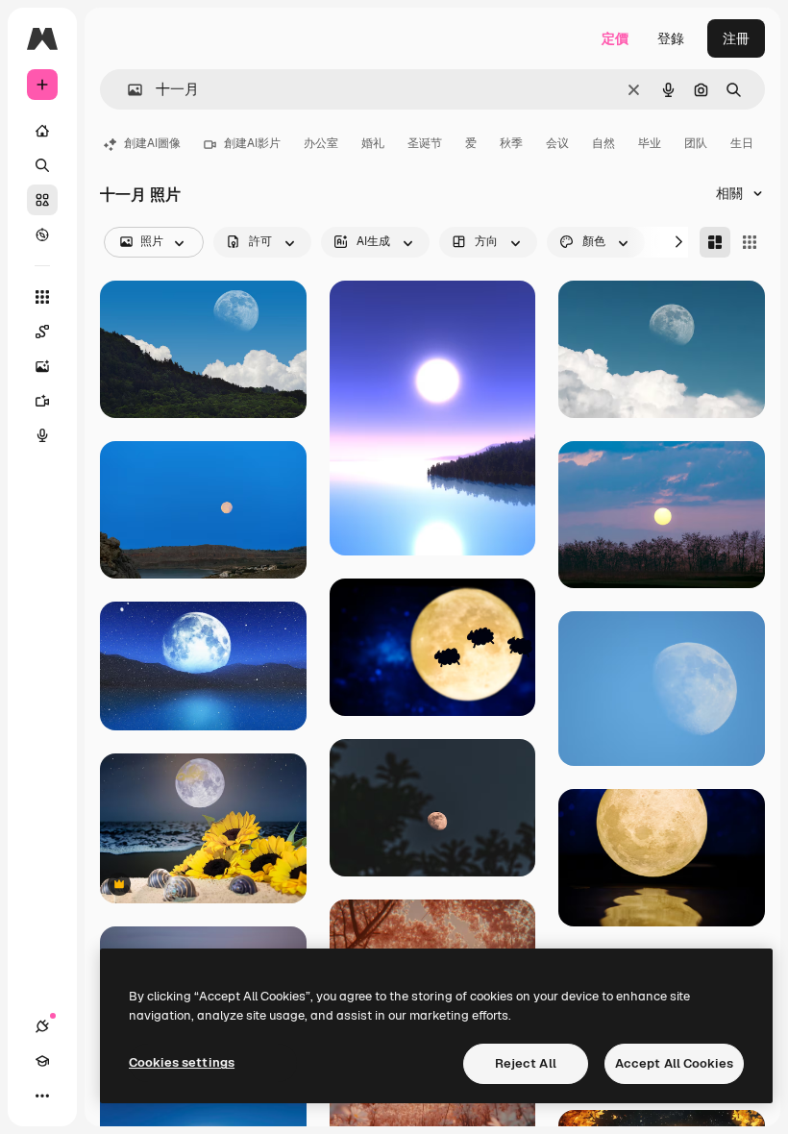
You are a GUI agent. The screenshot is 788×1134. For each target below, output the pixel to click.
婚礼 (372, 143)
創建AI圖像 (152, 143)
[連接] (42, 1026)
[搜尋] (42, 165)
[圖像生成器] (42, 366)
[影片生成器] (42, 400)
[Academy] (42, 1061)
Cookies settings (181, 1062)
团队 (695, 143)
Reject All (525, 1063)
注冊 (736, 38)
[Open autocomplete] (127, 90)
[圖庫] (42, 200)
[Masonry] (715, 242)
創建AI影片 (252, 143)
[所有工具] (42, 297)
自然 (603, 143)
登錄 (670, 38)
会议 (557, 143)
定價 (615, 38)
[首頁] (42, 130)
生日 (741, 143)
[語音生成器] (42, 435)
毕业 (649, 143)
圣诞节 (424, 143)
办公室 (321, 143)
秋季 (511, 143)
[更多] (42, 1095)
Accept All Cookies (674, 1063)
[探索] (42, 234)
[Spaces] (42, 331)
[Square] (749, 242)
